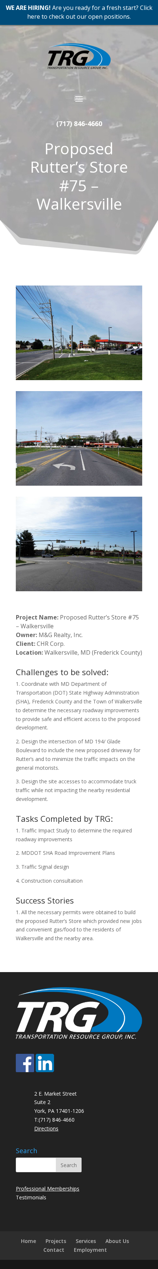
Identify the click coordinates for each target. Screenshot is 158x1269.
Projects (56, 1240)
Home (28, 1240)
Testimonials (31, 1197)
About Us (117, 1240)
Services (86, 1240)
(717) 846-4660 (79, 123)
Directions (46, 1128)
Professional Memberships (47, 1188)
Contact (53, 1249)
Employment (90, 1249)
